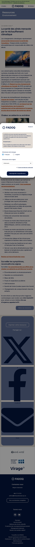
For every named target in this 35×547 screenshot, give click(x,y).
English (17, 154)
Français (7, 154)
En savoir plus (6, 141)
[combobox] (17, 163)
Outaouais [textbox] (6, 163)
